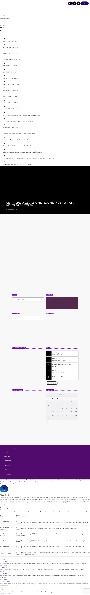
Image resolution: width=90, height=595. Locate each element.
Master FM (50, 335)
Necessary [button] (2, 506)
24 (48, 415)
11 (53, 408)
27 (62, 415)
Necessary (5, 508)
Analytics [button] (2, 571)
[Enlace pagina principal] (6, 3)
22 (71, 412)
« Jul (47, 421)
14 (66, 408)
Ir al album (2, 36)
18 (53, 412)
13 (62, 408)
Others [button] (1, 588)
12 (57, 408)
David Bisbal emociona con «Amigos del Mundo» (29, 425)
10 (48, 408)
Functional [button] (2, 559)
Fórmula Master (52, 339)
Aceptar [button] (15, 484)
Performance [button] (3, 565)
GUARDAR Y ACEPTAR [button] (5, 594)
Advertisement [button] (3, 580)
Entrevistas (17, 264)
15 (71, 408)
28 (66, 415)
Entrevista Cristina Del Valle (27, 267)
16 (76, 408)
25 (53, 415)
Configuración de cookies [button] (6, 484)
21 (66, 412)
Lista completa (52, 383)
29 (71, 415)
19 (57, 412)
